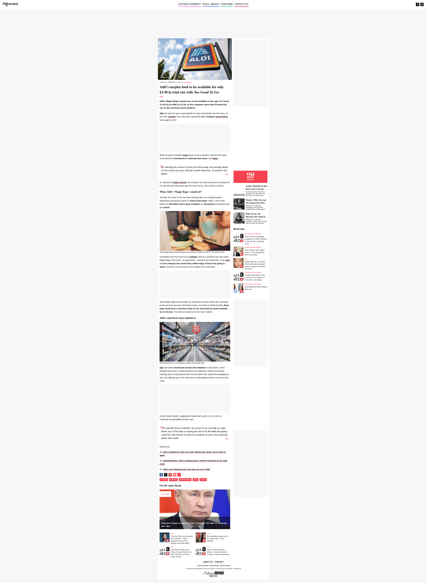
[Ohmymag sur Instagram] (422, 4)
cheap (185, 155)
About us (208, 562)
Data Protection (214, 565)
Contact (219, 562)
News (161, 96)
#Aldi (203, 480)
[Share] (170, 474)
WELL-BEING (210, 4)
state (227, 260)
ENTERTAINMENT (189, 4)
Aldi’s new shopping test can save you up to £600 (186, 469)
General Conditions (203, 565)
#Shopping (185, 480)
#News (173, 480)
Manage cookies (225, 565)
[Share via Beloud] (179, 474)
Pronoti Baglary (186, 82)
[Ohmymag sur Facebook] (417, 4)
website (172, 117)
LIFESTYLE (242, 4)
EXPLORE (227, 4)
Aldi (161, 113)
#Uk (195, 480)
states (215, 158)
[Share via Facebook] (161, 474)
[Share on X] (165, 474)
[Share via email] (174, 474)
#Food (164, 480)
